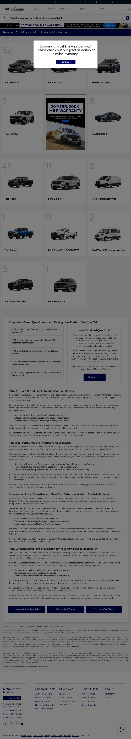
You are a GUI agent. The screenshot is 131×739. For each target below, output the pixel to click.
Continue (65, 62)
